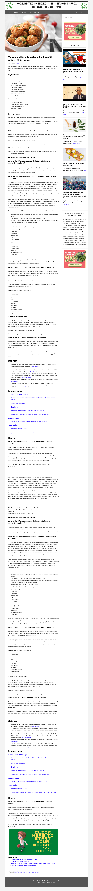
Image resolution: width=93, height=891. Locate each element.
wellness (37, 872)
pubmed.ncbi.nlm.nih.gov (18, 394)
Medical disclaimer (47, 880)
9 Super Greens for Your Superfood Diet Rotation (23, 865)
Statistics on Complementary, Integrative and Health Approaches (27, 410)
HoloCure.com (51, 882)
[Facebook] (86, 12)
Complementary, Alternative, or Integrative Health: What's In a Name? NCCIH (30, 414)
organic (32, 872)
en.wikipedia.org (36, 366)
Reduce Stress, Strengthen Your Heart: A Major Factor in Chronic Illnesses (73, 71)
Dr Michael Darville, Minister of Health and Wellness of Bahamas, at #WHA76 (74, 106)
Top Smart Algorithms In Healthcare (20, 861)
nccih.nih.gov (13, 407)
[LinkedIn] (76, 12)
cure (15, 872)
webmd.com (14, 381)
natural (28, 872)
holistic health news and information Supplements (46, 6)
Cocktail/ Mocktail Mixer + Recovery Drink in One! (24, 859)
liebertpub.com (14, 425)
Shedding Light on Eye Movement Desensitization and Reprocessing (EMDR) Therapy (33, 863)
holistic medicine (21, 872)
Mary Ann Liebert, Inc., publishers (19, 428)
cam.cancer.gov (14, 418)
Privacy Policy (56, 880)
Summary (16, 871)
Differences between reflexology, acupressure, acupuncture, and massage (74, 136)
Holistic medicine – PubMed (18, 403)
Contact (39, 880)
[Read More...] (77, 143)
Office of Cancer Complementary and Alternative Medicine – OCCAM (29, 421)
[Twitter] (81, 12)
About (34, 880)
